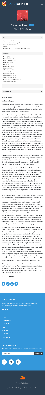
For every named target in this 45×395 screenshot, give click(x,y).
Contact (5, 317)
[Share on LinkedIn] (12, 284)
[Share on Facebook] (3, 284)
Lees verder (5, 309)
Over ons (5, 330)
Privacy (5, 334)
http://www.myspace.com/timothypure (19, 48)
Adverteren (6, 320)
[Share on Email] (16, 284)
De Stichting (7, 324)
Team (4, 327)
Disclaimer (6, 337)
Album (31, 25)
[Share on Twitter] (8, 284)
